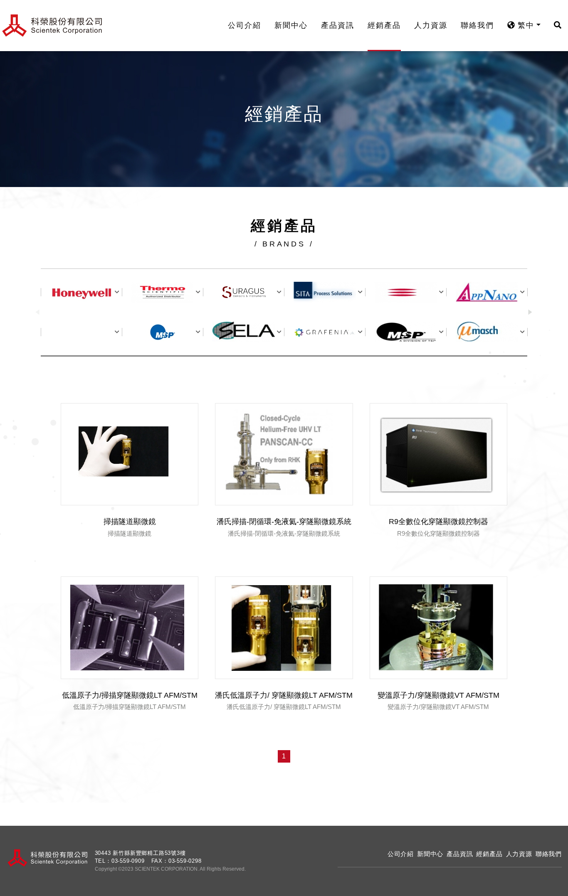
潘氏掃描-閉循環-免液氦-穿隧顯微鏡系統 (284, 521)
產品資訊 (337, 25)
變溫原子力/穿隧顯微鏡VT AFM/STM (438, 695)
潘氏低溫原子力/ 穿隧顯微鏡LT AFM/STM (284, 695)
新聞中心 (291, 25)
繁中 (524, 25)
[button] (530, 312)
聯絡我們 (477, 25)
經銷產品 (384, 25)
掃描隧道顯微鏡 (130, 521)
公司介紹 (244, 25)
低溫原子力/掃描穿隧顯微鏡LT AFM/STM (130, 695)
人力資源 (430, 25)
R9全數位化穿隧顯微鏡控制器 (438, 521)
